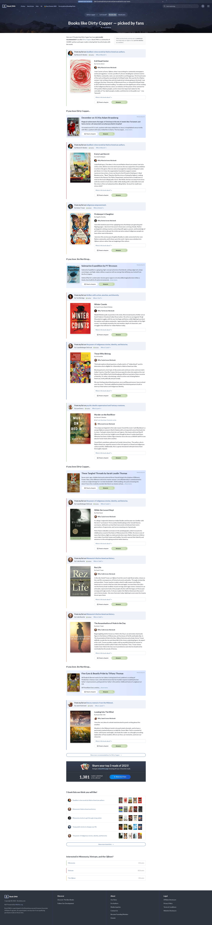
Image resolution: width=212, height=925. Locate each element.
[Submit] (164, 6)
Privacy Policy (168, 903)
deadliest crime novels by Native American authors (105, 52)
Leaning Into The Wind (104, 712)
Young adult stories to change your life (85, 827)
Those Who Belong (102, 353)
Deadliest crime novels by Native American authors (88, 800)
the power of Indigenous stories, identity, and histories (106, 344)
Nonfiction (30, 6)
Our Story (114, 900)
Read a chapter (104, 102)
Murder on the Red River (104, 414)
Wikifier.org (19, 904)
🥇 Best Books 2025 (50, 6)
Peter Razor (99, 513)
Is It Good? (103, 15)
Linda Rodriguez (100, 156)
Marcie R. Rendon (101, 417)
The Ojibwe (72, 878)
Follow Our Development (65, 903)
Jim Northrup (107, 27)
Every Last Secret (101, 154)
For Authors (114, 903)
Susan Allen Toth (100, 714)
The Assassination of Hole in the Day (110, 623)
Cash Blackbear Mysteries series (106, 420)
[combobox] (180, 6)
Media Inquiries (116, 907)
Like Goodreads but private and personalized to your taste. (112, 1)
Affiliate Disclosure (170, 900)
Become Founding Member (119, 914)
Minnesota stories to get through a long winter (87, 818)
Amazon (118, 102)
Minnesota (71, 863)
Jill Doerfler (99, 356)
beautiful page (104, 769)
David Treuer (100, 570)
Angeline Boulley (101, 217)
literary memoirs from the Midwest (99, 703)
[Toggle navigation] (208, 6)
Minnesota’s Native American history (100, 558)
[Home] (10, 6)
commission (139, 38)
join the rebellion (138, 40)
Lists (121, 15)
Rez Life (97, 567)
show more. (129, 130)
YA (41, 6)
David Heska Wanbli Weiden (104, 307)
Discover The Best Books (65, 900)
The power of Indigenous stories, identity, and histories (90, 836)
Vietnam (70, 870)
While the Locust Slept (104, 510)
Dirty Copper (91, 15)
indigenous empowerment (96, 205)
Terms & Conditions (170, 907)
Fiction (23, 6)
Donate (113, 918)
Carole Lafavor (100, 64)
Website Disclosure (170, 911)
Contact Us (114, 911)
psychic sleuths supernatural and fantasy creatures (105, 405)
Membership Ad (141, 116)
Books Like (112, 15)
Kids (37, 6)
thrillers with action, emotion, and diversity (102, 295)
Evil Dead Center (101, 61)
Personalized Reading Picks (67, 6)
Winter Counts (100, 304)
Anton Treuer (100, 626)
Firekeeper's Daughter (104, 214)
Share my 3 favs (121, 777)
